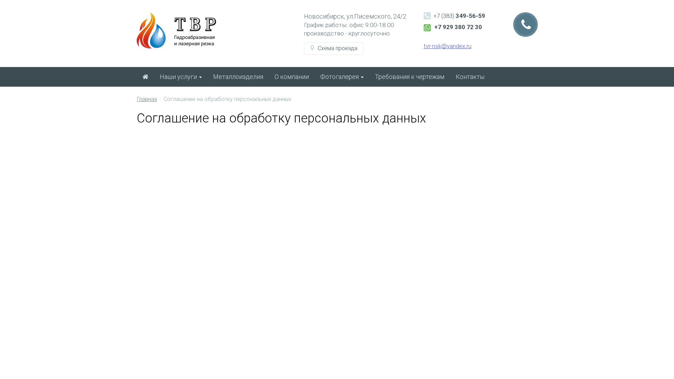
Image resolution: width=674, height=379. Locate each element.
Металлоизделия (238, 76)
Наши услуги (179, 76)
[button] (334, 48)
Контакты (470, 76)
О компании (292, 76)
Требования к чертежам (409, 76)
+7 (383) (459, 15)
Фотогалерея (340, 76)
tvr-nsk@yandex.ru (447, 46)
